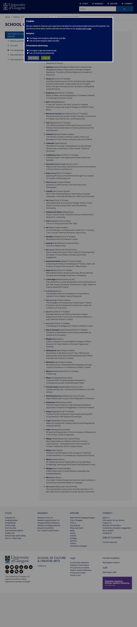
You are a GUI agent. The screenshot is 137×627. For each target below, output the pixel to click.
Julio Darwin (59, 113)
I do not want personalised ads (41, 53)
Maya (54, 396)
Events (72, 533)
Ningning (52, 411)
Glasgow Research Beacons (48, 523)
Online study (10, 525)
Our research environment (48, 530)
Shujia (50, 123)
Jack (52, 93)
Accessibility (75, 525)
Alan (53, 350)
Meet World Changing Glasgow (82, 518)
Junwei (50, 323)
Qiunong (51, 300)
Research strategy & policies (49, 525)
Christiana (53, 378)
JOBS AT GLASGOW (112, 537)
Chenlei (52, 438)
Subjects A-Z (10, 518)
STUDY (8, 513)
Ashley (57, 212)
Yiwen (51, 450)
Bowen (50, 477)
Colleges (73, 538)
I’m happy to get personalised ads (42, 50)
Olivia (53, 402)
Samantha (52, 102)
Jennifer (52, 459)
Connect (128, 3)
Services (73, 541)
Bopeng (51, 182)
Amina (54, 279)
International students (14, 530)
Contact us (42, 566)
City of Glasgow (76, 520)
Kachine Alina (54, 371)
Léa (52, 362)
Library (73, 543)
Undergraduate (11, 520)
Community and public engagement (117, 528)
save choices (33, 58)
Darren (53, 143)
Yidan (49, 227)
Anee (51, 243)
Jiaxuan (50, 249)
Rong (49, 200)
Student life (9, 533)
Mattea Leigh (55, 164)
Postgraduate (10, 523)
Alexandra (52, 221)
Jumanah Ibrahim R (57, 67)
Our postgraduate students (21, 50)
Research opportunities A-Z (49, 520)
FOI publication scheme (79, 567)
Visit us (73, 523)
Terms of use (75, 575)
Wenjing (50, 291)
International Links (18, 59)
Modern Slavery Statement (81, 570)
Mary (51, 339)
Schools (16, 17)
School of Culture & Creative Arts (52, 559)
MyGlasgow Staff (109, 572)
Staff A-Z (106, 518)
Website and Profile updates (21, 41)
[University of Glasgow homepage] (14, 6)
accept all (45, 58)
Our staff (13, 45)
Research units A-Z (45, 518)
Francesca (52, 429)
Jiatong (51, 173)
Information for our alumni (113, 520)
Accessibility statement (79, 562)
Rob (50, 79)
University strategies (78, 546)
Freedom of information (79, 565)
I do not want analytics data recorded (44, 41)
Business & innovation (112, 525)
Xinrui (50, 312)
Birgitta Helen (58, 387)
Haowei (50, 486)
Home (7, 17)
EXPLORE (74, 513)
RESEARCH (43, 513)
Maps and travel (76, 528)
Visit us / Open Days (13, 538)
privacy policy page (83, 28)
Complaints (107, 533)
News (72, 530)
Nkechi (51, 270)
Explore (114, 3)
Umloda (53, 236)
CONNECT (107, 513)
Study (85, 3)
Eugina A (54, 155)
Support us (107, 523)
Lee (51, 191)
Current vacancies (110, 542)
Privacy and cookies (78, 573)
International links (17, 55)
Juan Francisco (59, 330)
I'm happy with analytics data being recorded (47, 38)
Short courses (10, 528)
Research (99, 3)
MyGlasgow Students (111, 562)
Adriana (56, 261)
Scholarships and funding (15, 535)
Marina (53, 134)
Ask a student (108, 530)
